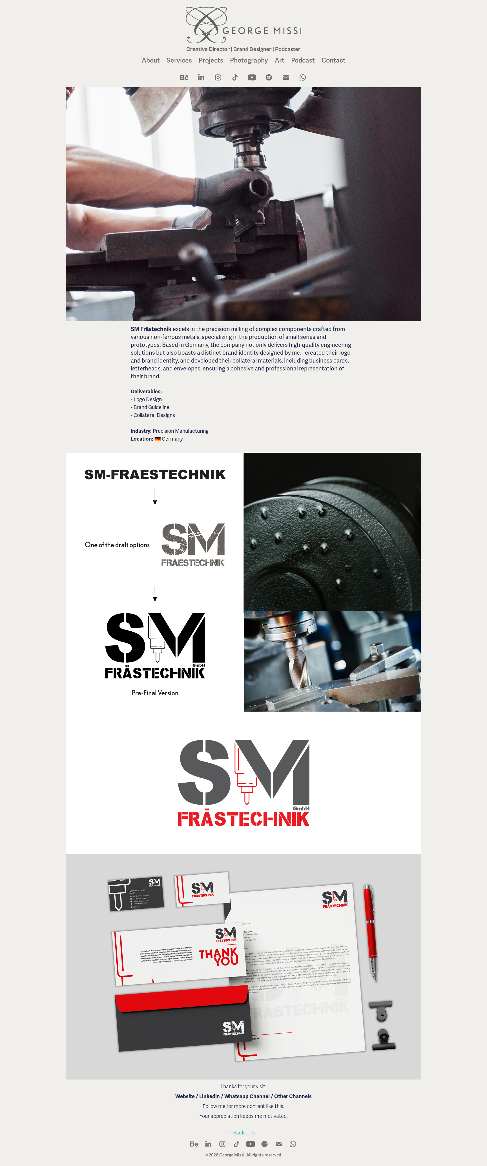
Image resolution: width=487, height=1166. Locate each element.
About (151, 60)
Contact (334, 60)
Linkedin (209, 1096)
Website (185, 1096)
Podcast (303, 60)
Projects (211, 60)
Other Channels (292, 1096)
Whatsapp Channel (247, 1096)
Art (279, 60)
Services (179, 60)
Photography (249, 60)
